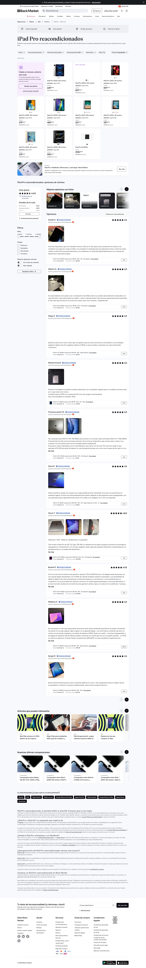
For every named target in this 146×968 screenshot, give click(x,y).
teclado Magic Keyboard (45, 837)
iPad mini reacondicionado (74, 832)
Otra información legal (101, 945)
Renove (58, 933)
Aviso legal (97, 948)
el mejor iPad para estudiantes (117, 830)
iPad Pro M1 (20, 853)
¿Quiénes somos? (23, 925)
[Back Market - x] (19, 940)
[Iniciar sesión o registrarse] (122, 11)
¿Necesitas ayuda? (111, 11)
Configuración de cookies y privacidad (100, 939)
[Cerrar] (143, 2)
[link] (121, 169)
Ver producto (94, 259)
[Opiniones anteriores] (121, 700)
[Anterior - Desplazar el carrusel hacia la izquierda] (121, 189)
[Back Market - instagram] (19, 936)
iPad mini (63, 22)
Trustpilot (20, 933)
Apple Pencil (60, 837)
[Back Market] (28, 11)
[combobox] (21, 52)
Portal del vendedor (62, 946)
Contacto (39, 922)
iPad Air (56, 22)
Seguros (58, 930)
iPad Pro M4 (21, 864)
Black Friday (78, 935)
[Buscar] (43, 10)
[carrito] (127, 11)
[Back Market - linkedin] (23, 936)
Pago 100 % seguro (62, 949)
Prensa (19, 927)
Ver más (51, 451)
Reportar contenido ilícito (101, 951)
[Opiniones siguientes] (127, 700)
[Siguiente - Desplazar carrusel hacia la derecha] (127, 189)
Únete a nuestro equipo (24, 930)
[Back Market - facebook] (27, 936)
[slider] (19, 236)
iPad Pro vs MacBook (69, 845)
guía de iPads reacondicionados (92, 817)
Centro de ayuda (41, 925)
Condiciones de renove (101, 935)
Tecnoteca (78, 922)
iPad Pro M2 (21, 858)
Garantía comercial (61, 927)
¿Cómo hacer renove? (31, 91)
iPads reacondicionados (50, 890)
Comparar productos (81, 925)
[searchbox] (66, 11)
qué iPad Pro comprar (97, 869)
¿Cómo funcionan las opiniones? (30, 218)
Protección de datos (100, 942)
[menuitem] (51, 16)
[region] (87, 201)
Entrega (38, 927)
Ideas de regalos (80, 933)
